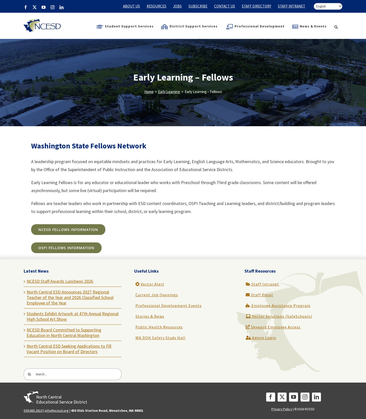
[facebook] (270, 397)
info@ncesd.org (57, 410)
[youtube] (293, 397)
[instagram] (305, 397)
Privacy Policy (281, 409)
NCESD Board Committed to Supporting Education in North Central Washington (64, 332)
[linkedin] (316, 397)
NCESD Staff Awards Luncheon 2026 (60, 281)
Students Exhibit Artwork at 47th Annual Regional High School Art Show (73, 316)
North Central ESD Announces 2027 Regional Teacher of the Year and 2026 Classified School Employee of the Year (70, 297)
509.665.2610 (33, 410)
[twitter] (282, 397)
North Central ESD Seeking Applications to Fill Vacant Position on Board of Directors (69, 348)
